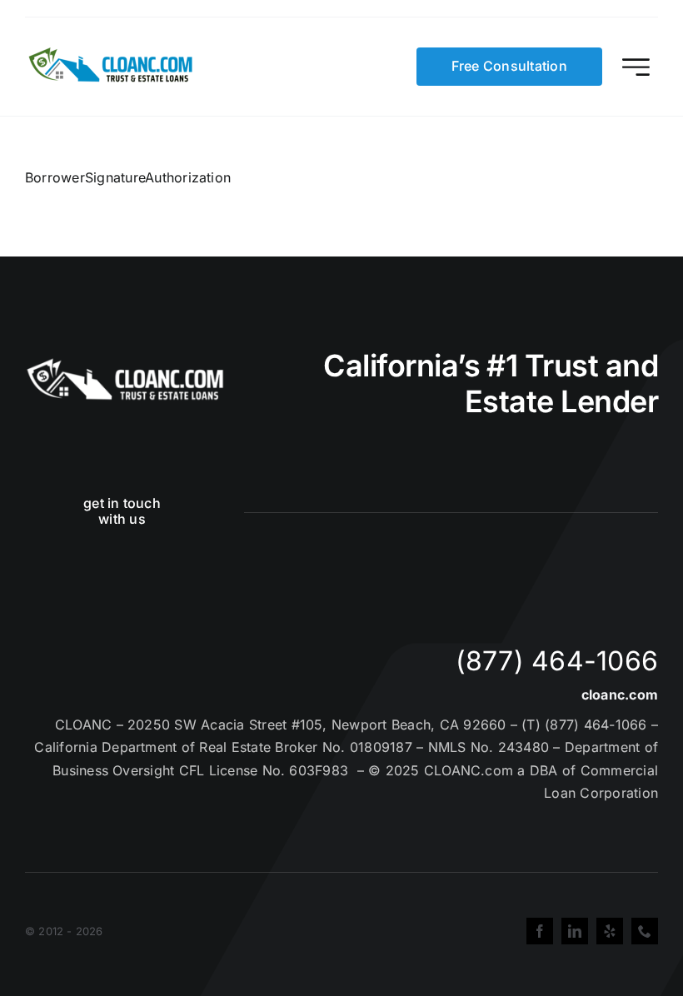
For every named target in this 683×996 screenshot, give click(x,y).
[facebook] (539, 931)
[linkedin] (574, 931)
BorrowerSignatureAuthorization (128, 177)
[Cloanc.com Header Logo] (111, 54)
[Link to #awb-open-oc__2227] (636, 67)
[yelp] (609, 931)
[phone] (644, 931)
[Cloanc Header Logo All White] (125, 363)
